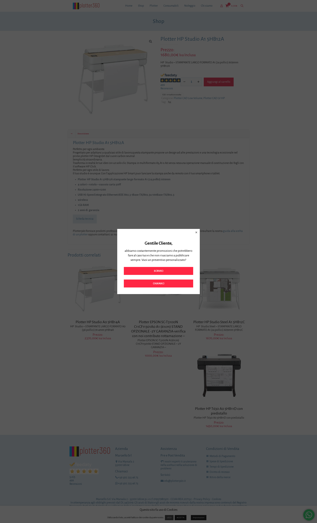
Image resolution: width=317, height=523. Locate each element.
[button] (196, 232)
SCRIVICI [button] (158, 271)
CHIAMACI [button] (158, 283)
